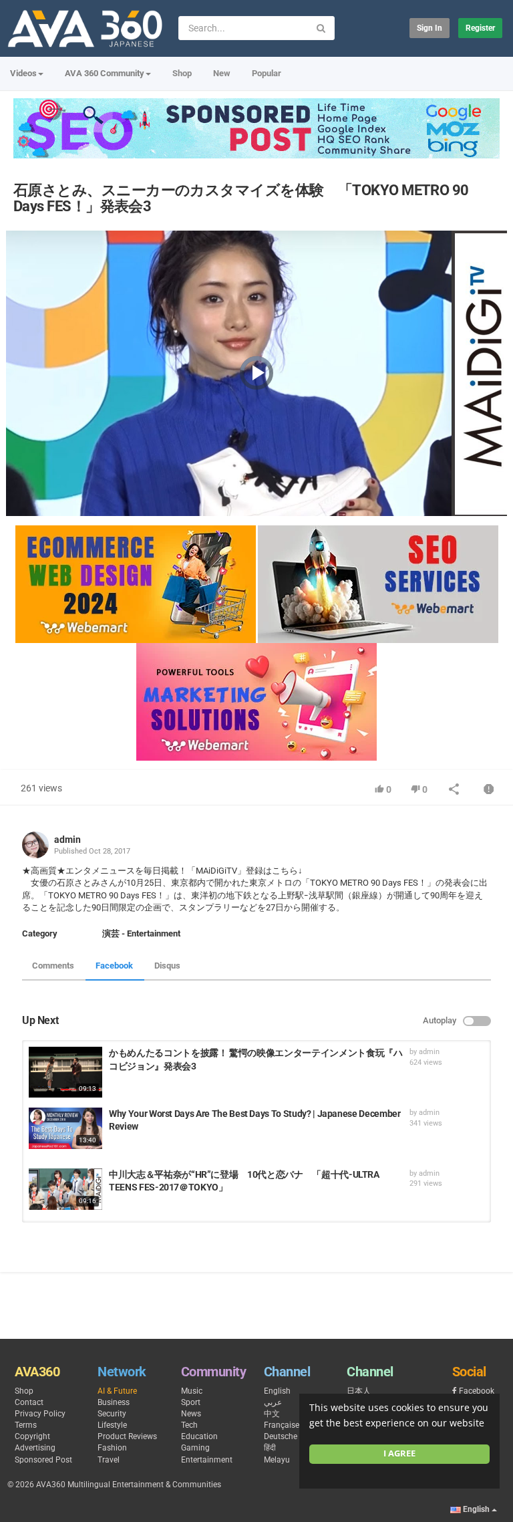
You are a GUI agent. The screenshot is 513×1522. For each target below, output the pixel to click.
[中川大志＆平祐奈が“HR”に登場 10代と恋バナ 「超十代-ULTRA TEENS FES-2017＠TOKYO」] (65, 1189)
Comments (53, 966)
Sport (190, 1402)
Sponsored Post (43, 1460)
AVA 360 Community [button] (104, 73)
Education (199, 1436)
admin (67, 839)
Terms (26, 1425)
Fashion (112, 1447)
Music (191, 1391)
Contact (29, 1402)
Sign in (429, 28)
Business (114, 1402)
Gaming (195, 1447)
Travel (109, 1460)
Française (281, 1425)
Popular (266, 73)
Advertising (35, 1447)
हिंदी (270, 1447)
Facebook (114, 966)
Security (112, 1413)
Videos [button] (23, 73)
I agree (399, 1453)
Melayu (277, 1460)
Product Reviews (127, 1436)
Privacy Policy (40, 1413)
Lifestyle (112, 1425)
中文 (272, 1413)
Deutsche (280, 1436)
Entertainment (206, 1460)
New (221, 73)
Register (480, 28)
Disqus (167, 966)
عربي (273, 1402)
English (277, 1391)
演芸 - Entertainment (141, 933)
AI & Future (117, 1391)
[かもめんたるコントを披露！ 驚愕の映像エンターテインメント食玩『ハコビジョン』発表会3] (65, 1072)
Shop (182, 73)
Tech (189, 1425)
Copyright (32, 1436)
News (191, 1413)
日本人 (359, 1391)
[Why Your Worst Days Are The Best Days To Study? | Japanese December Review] (65, 1128)
